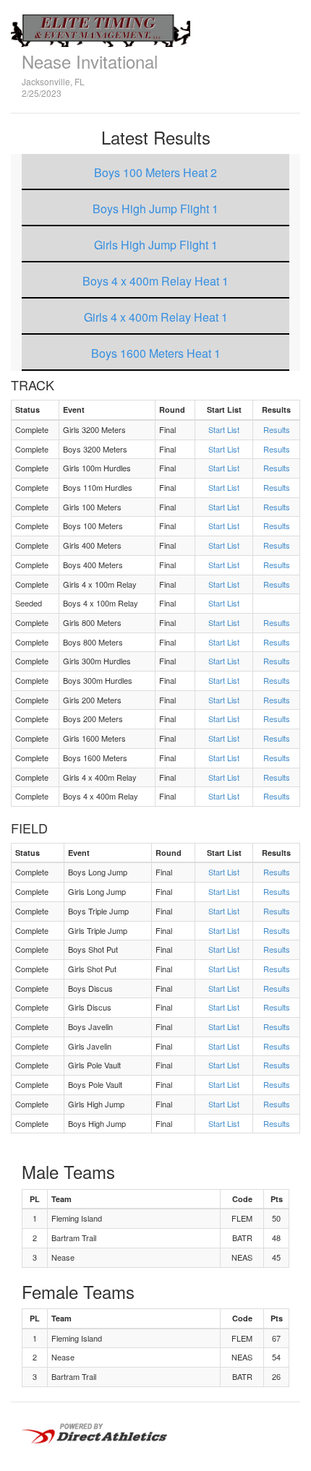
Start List (223, 429)
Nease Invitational (90, 61)
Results (276, 429)
